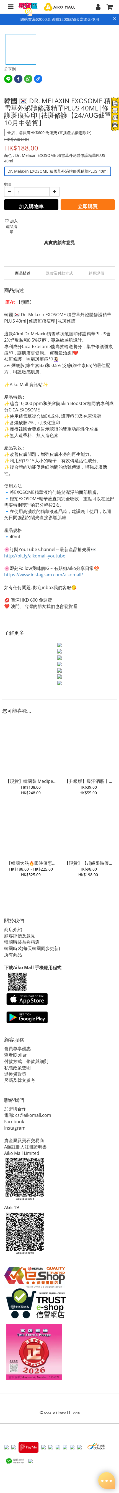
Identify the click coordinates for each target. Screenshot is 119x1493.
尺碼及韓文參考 (19, 1080)
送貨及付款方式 (59, 273)
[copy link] (38, 79)
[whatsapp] (28, 79)
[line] (8, 79)
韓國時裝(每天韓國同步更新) (32, 948)
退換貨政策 (15, 1074)
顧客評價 (96, 273)
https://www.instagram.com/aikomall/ (43, 575)
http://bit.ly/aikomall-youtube (34, 556)
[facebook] (18, 79)
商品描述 (22, 273)
